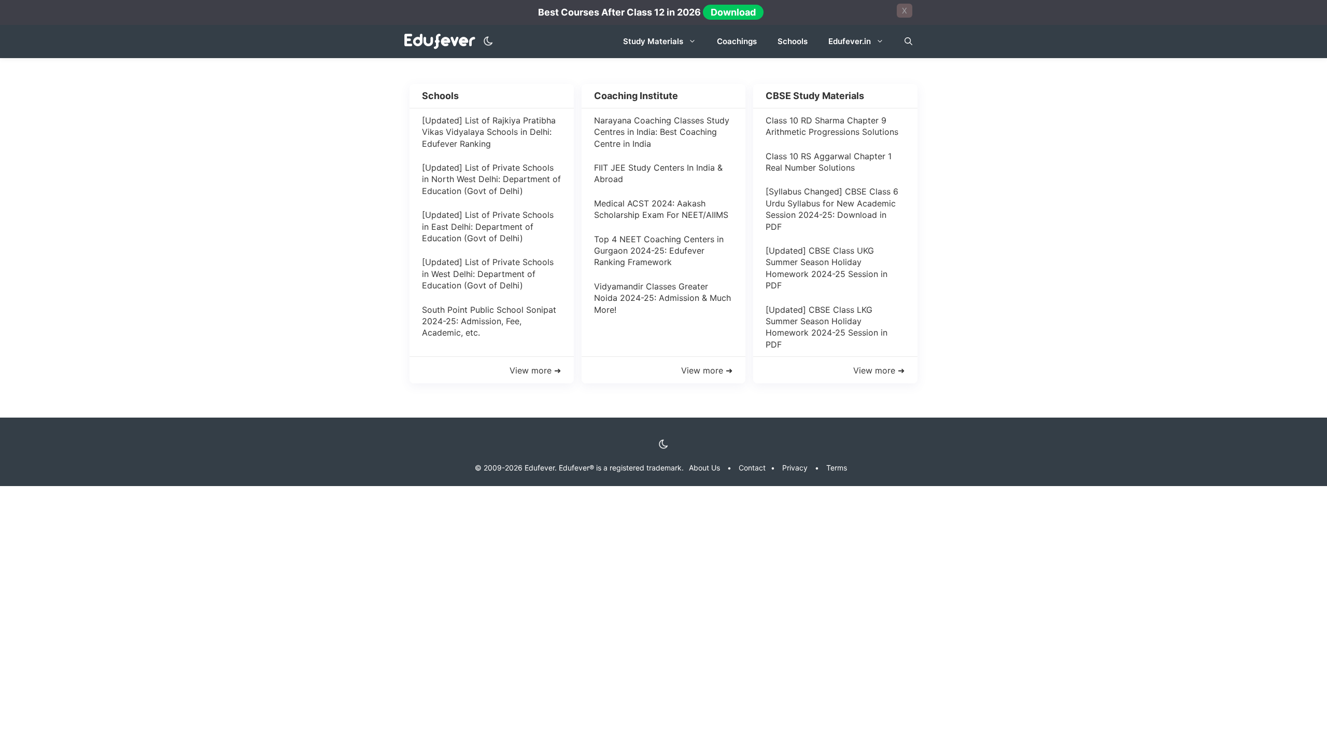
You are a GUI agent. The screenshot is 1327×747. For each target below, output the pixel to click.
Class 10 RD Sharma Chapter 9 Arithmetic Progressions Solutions (832, 126)
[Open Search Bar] (908, 41)
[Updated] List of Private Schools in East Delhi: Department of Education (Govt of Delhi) (488, 226)
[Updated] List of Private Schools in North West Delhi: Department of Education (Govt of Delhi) (491, 179)
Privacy (795, 467)
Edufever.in (849, 41)
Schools (793, 41)
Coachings (737, 41)
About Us (704, 467)
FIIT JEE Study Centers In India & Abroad (658, 173)
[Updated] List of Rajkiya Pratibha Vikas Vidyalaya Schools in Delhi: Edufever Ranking (489, 132)
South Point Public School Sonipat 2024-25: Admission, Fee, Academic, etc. (489, 321)
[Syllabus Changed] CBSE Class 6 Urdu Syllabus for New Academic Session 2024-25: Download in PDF (832, 208)
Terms (836, 467)
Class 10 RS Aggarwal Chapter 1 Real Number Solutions (829, 162)
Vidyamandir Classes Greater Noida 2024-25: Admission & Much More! (662, 298)
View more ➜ (535, 370)
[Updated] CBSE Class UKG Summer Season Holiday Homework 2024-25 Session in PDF (826, 267)
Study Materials (653, 41)
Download (733, 12)
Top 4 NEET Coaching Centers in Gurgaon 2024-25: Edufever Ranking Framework (659, 251)
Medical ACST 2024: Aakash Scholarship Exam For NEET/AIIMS (661, 209)
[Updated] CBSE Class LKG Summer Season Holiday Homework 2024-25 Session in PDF (826, 327)
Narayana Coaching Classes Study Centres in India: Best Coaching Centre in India (661, 132)
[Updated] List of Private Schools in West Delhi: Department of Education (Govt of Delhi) (488, 273)
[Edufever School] (442, 41)
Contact (752, 467)
